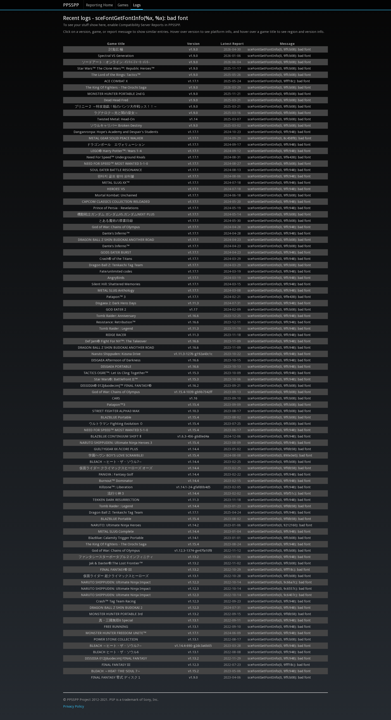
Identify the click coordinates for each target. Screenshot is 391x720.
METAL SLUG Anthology (116, 290)
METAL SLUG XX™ (116, 183)
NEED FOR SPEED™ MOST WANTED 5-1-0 (116, 164)
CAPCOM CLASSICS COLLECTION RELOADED (116, 202)
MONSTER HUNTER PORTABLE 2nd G (116, 94)
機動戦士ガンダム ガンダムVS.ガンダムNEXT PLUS (116, 214)
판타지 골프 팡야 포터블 (116, 176)
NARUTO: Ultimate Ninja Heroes (116, 525)
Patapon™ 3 (116, 297)
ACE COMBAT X (116, 81)
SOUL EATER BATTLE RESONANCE (116, 170)
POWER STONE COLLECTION (116, 639)
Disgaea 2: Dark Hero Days (115, 303)
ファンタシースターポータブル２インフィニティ (116, 557)
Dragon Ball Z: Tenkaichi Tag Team (116, 265)
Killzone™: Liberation (116, 487)
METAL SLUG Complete (116, 531)
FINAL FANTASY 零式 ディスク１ (116, 677)
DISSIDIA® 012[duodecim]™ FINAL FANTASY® (116, 386)
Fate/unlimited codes (116, 271)
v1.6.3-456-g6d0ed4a (193, 436)
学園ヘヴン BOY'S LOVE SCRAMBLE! (115, 455)
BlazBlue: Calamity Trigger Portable (115, 538)
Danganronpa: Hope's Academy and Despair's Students (116, 132)
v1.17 (193, 309)
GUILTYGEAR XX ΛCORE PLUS (116, 449)
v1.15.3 (193, 373)
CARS (116, 398)
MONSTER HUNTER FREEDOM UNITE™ (116, 633)
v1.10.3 (193, 411)
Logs (137, 5)
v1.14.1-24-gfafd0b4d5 (193, 487)
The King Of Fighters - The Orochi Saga (116, 87)
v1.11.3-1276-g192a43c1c (193, 354)
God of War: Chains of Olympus (116, 227)
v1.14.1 (193, 538)
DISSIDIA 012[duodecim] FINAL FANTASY (116, 658)
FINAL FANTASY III (116, 665)
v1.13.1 (193, 576)
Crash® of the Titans (116, 259)
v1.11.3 (193, 303)
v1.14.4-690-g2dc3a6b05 (193, 646)
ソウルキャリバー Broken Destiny (116, 125)
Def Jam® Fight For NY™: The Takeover (116, 341)
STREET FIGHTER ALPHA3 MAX (115, 411)
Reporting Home (99, 5)
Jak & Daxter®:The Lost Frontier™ (116, 563)
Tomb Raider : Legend (116, 328)
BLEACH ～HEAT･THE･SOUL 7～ (116, 671)
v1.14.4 (193, 449)
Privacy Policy (73, 706)
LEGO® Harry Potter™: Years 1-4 (116, 151)
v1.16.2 (193, 386)
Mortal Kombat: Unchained (116, 195)
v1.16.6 (193, 316)
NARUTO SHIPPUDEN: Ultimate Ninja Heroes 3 (116, 443)
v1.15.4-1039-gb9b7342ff (193, 392)
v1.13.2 (193, 557)
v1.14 (193, 119)
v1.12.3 (193, 582)
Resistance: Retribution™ (116, 322)
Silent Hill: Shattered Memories (116, 284)
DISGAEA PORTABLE (116, 367)
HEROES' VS (116, 189)
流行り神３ (115, 493)
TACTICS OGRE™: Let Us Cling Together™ (115, 373)
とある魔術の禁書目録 (116, 221)
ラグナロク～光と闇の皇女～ (116, 113)
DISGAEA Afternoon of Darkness (116, 360)
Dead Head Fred (116, 100)
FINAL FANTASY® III (116, 570)
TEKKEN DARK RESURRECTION (116, 500)
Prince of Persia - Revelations (115, 208)
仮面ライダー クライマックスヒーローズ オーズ (116, 468)
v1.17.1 (193, 81)
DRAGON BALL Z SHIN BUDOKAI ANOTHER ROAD (116, 240)
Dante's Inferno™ (116, 233)
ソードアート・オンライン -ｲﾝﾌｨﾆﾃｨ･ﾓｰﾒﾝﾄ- (116, 62)
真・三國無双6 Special (116, 620)
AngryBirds (115, 278)
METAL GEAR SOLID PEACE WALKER (116, 138)
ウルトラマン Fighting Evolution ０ (116, 424)
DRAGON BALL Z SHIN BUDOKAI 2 (116, 608)
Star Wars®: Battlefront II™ (116, 379)
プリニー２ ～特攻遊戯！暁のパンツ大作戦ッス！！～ (116, 106)
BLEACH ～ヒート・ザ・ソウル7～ (116, 462)
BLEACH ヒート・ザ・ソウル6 (116, 652)
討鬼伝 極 (116, 49)
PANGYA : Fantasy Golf (116, 474)
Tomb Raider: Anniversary (116, 316)
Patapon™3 (116, 405)
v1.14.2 (193, 525)
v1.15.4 (193, 405)
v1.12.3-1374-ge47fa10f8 (193, 550)
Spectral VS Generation (116, 56)
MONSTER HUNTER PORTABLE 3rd (116, 614)
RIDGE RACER (116, 335)
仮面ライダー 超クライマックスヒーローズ (116, 576)
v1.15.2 (193, 671)
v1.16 (193, 398)
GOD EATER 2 (116, 309)
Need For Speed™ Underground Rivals (115, 157)
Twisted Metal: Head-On (116, 119)
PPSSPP (71, 5)
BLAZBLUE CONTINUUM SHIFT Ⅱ (116, 436)
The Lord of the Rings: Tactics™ (116, 75)
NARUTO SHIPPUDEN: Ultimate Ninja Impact (116, 582)
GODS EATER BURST (116, 252)
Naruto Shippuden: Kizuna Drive (116, 354)
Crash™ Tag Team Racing (116, 601)
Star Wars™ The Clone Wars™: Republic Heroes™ (116, 68)
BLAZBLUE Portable (116, 417)
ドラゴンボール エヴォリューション (116, 145)
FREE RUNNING (116, 627)
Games (123, 5)
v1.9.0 (193, 49)
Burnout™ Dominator (116, 481)
